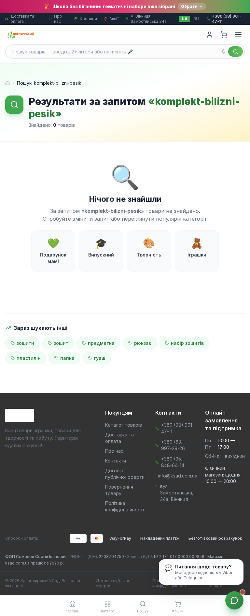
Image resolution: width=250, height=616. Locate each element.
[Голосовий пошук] (223, 51)
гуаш (99, 358)
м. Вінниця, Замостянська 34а (149, 19)
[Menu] (238, 34)
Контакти (88, 18)
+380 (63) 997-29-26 (173, 445)
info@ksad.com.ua (177, 475)
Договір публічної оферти (114, 583)
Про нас (58, 19)
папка (67, 358)
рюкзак (142, 343)
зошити (25, 343)
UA (185, 18)
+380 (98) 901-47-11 (177, 428)
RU (196, 18)
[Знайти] (235, 51)
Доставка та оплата (22, 19)
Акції (114, 18)
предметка (101, 343)
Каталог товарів (123, 425)
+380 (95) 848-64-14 (172, 462)
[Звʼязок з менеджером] (234, 600)
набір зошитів (187, 343)
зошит (61, 343)
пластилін (29, 358)
